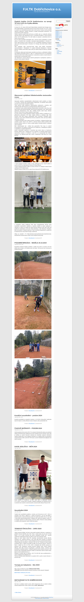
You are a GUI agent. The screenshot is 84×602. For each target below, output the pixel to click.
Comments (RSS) (45, 598)
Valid (59, 51)
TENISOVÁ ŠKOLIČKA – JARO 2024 (28, 528)
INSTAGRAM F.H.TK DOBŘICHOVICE (28, 580)
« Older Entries (18, 592)
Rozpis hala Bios (59, 36)
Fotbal (58, 44)
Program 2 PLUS (59, 33)
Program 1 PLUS (59, 32)
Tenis (58, 46)
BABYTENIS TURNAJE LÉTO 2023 (22, 572)
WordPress (59, 53)
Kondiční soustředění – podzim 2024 (28, 415)
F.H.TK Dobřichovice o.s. (42, 9)
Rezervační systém (59, 27)
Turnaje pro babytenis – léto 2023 (27, 565)
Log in (58, 50)
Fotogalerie (58, 28)
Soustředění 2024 (21, 510)
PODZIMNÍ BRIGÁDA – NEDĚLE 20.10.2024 (31, 243)
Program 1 (57, 31)
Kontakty (58, 40)
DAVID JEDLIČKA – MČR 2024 (26, 446)
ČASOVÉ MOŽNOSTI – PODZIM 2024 (28, 428)
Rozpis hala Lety (59, 37)
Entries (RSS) (37, 598)
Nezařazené (31, 90)
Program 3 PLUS (59, 35)
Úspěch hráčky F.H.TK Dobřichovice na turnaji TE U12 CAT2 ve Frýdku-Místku (33, 22)
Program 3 (57, 34)
